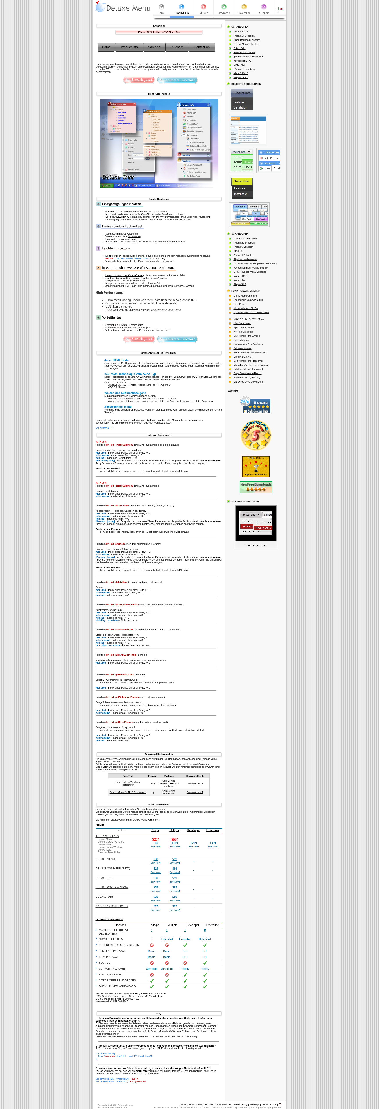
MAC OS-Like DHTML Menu (249, 319)
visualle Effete (128, 239)
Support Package (112, 968)
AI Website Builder (189, 1107)
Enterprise (212, 830)
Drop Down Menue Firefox (248, 373)
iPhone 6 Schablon (243, 247)
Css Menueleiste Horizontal (248, 361)
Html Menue (240, 304)
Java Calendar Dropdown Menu (250, 352)
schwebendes (140, 211)
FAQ (244, 1104)
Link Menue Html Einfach (247, 336)
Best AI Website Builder (166, 1107)
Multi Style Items (242, 323)
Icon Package (109, 956)
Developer (193, 830)
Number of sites (111, 939)
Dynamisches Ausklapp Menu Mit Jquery (255, 263)
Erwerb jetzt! (136, 325)
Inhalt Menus (161, 211)
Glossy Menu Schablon (246, 44)
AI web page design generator (265, 1107)
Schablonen (134, 236)
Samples (208, 1104)
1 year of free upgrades (117, 980)
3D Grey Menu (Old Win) (247, 377)
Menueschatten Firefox (246, 308)
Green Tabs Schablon (245, 238)
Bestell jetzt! (144, 327)
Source (104, 962)
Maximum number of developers (113, 932)
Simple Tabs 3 (241, 77)
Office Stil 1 (240, 48)
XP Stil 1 (238, 251)
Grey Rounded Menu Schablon (250, 272)
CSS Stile (124, 241)
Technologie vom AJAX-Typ (248, 300)
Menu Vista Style (242, 356)
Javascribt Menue (243, 60)
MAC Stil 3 (239, 65)
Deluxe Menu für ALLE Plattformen (128, 792)
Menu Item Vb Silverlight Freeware (252, 365)
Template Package (112, 950)
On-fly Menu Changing (245, 295)
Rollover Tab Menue (244, 52)
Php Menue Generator (245, 259)
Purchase (234, 1104)
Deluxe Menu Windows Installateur (128, 783)
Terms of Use (268, 1104)
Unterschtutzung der (123, 275)
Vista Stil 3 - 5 (241, 73)
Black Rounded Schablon (247, 40)
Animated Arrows (243, 348)
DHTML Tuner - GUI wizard (117, 986)
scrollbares (111, 211)
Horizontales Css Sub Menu (248, 344)
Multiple (174, 830)
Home (183, 1104)
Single (155, 830)
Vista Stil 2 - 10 (241, 31)
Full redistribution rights (119, 945)
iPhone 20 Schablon (244, 242)
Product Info (195, 1104)
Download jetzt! (163, 330)
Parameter (127, 261)
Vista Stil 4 (239, 280)
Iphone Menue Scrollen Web (248, 56)
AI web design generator (236, 1107)
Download (221, 1104)
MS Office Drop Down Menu (248, 381)
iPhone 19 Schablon (244, 69)
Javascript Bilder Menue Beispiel (251, 267)
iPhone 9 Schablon (243, 255)
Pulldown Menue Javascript (248, 369)
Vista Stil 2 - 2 (241, 276)
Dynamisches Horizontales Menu (251, 312)
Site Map (254, 1104)
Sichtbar (110, 278)
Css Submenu (241, 340)
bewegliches (125, 211)
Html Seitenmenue (243, 331)
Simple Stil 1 (240, 284)
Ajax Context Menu (244, 327)
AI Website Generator (211, 1107)
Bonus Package (110, 974)
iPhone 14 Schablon (244, 35)
